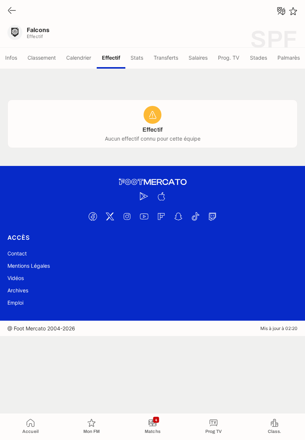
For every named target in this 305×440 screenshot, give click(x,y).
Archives (17, 290)
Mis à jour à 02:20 (279, 328)
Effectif (111, 57)
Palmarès (288, 57)
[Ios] (161, 196)
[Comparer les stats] (281, 11)
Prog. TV (228, 57)
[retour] (11, 11)
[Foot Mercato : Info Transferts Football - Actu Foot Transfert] (152, 182)
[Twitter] (109, 216)
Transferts (166, 57)
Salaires (198, 57)
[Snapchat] (178, 216)
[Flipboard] (161, 216)
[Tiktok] (195, 216)
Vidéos (15, 278)
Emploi (15, 302)
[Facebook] (92, 216)
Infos (11, 57)
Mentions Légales (28, 266)
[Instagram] (126, 216)
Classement (42, 57)
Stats (137, 57)
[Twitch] (212, 216)
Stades (258, 57)
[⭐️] (293, 11)
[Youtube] (144, 216)
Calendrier (78, 57)
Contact (17, 253)
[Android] (144, 196)
